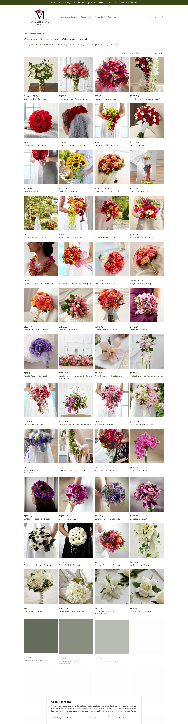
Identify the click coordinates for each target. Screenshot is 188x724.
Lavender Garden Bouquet (107, 519)
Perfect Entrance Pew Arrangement (147, 376)
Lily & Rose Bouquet (33, 424)
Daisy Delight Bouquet (70, 565)
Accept (92, 717)
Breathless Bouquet (68, 519)
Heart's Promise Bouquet (142, 424)
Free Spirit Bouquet (68, 191)
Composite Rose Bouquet (36, 145)
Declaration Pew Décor (35, 660)
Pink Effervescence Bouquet (37, 708)
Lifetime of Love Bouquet (36, 329)
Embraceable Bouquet (69, 329)
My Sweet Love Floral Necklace (38, 283)
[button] (86, 17)
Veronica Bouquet (138, 329)
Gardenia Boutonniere (140, 611)
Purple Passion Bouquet (35, 376)
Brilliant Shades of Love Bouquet (75, 283)
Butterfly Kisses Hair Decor (37, 519)
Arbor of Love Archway (35, 237)
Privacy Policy (129, 711)
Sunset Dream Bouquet (106, 329)
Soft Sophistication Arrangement (75, 424)
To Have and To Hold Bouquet (38, 565)
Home (26, 34)
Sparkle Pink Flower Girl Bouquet (146, 660)
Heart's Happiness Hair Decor (73, 145)
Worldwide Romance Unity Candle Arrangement (75, 377)
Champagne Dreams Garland (73, 470)
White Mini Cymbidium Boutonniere (106, 612)
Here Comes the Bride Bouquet (145, 99)
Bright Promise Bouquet (142, 283)
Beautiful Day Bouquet (35, 99)
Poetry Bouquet (137, 145)
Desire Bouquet (31, 191)
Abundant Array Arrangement (73, 99)
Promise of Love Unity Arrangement (70, 661)
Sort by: (123, 53)
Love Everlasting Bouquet (107, 191)
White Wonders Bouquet (107, 660)
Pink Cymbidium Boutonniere (109, 376)
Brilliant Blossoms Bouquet (108, 565)
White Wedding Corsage (142, 708)
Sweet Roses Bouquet (105, 283)
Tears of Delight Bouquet (71, 237)
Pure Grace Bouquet (104, 470)
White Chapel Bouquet (141, 565)
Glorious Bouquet (138, 470)
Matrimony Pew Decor (141, 191)
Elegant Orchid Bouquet (106, 145)
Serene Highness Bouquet (71, 611)
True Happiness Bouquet (142, 237)
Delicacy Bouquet (138, 519)
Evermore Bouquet (33, 611)
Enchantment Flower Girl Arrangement (36, 471)
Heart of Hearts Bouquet (106, 99)
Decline (121, 717)
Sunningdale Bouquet (105, 237)
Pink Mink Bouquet (104, 424)
